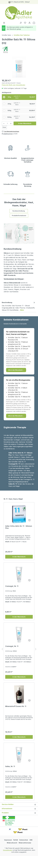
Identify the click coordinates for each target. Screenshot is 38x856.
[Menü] (4, 23)
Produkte (5, 813)
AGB (31, 840)
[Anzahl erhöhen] (11, 123)
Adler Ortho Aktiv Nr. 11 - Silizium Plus (18, 527)
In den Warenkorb (24, 123)
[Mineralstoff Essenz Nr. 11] (19, 694)
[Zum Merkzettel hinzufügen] (29, 520)
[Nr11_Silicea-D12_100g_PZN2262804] (19, 67)
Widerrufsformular (25, 843)
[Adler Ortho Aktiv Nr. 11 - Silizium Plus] (19, 514)
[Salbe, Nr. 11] (19, 754)
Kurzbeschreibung (19, 211)
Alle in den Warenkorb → (16, 370)
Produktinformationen (19, 215)
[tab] (18, 306)
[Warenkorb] (34, 23)
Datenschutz (23, 840)
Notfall (15, 840)
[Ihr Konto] (29, 23)
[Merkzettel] (25, 23)
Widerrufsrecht (12, 843)
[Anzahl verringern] (4, 123)
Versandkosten (7, 850)
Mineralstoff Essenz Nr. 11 (15, 706)
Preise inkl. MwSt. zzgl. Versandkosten (13, 85)
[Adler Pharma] (19, 49)
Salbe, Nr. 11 (10, 766)
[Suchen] (20, 23)
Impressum (8, 840)
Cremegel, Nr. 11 (11, 586)
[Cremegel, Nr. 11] (19, 574)
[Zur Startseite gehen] (19, 12)
